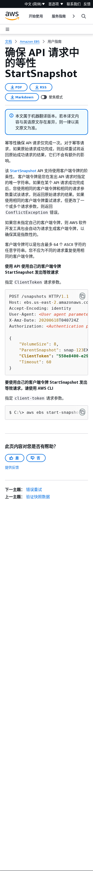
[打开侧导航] (7, 29)
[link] (55, 41)
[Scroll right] (73, 16)
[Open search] (83, 16)
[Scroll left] (25, 16)
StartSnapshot (23, 170)
